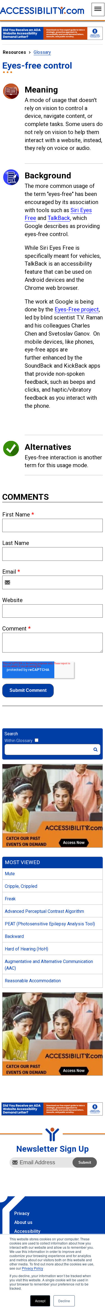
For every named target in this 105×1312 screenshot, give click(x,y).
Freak (10, 898)
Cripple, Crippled (21, 886)
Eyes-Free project (77, 309)
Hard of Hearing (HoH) (26, 949)
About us (23, 1222)
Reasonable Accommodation (33, 980)
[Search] (95, 749)
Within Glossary (18, 740)
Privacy (21, 1213)
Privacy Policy (32, 1268)
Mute (10, 873)
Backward (14, 936)
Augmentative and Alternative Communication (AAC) (49, 965)
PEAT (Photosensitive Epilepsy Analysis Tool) (50, 924)
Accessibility (27, 1231)
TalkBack (59, 218)
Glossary (42, 52)
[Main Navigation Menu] (98, 9)
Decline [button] (64, 1300)
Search (11, 733)
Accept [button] (40, 1300)
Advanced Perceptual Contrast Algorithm (44, 911)
